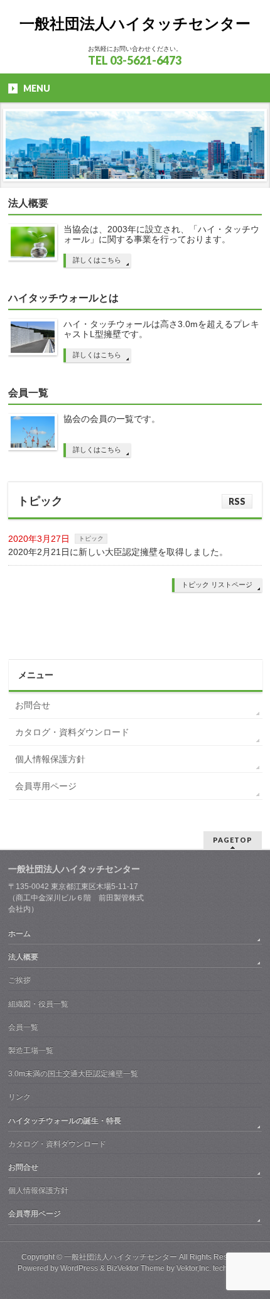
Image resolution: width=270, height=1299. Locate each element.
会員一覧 (28, 392)
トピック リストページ (216, 584)
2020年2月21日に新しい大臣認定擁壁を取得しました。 (118, 552)
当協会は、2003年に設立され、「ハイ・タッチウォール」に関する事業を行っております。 (161, 234)
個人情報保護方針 (50, 759)
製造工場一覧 (30, 1050)
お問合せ (32, 705)
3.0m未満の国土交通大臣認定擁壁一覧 (73, 1073)
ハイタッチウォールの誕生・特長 (64, 1120)
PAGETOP (232, 840)
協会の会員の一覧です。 (111, 419)
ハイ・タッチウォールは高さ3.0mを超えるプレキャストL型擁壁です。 (161, 329)
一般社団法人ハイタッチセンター (135, 23)
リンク (19, 1096)
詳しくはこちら (97, 260)
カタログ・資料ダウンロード (72, 732)
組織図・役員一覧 (38, 1004)
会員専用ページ (46, 786)
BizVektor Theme (136, 1268)
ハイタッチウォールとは (63, 298)
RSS (237, 501)
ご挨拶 (19, 980)
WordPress (79, 1268)
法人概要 (28, 203)
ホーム (19, 933)
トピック (40, 501)
